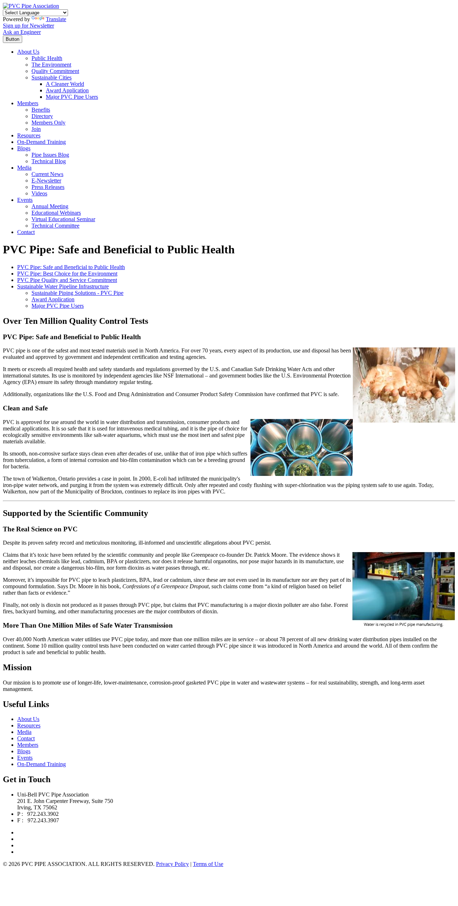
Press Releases (47, 187)
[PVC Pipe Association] (31, 6)
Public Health (46, 58)
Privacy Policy (172, 864)
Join (36, 129)
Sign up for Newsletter (28, 26)
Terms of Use (208, 864)
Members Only (48, 123)
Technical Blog (48, 161)
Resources (28, 135)
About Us (28, 52)
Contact (26, 232)
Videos (39, 193)
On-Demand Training (41, 142)
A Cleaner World (65, 84)
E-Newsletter (46, 180)
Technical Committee (55, 226)
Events (25, 200)
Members (27, 103)
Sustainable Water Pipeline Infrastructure (63, 286)
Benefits (40, 110)
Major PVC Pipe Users (72, 97)
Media (24, 168)
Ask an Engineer (22, 32)
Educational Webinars (56, 213)
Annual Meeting (49, 206)
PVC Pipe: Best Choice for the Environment (67, 274)
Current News (47, 174)
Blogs (23, 148)
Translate (56, 19)
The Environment (51, 65)
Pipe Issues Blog (50, 155)
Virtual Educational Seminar (63, 219)
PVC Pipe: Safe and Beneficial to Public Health (71, 267)
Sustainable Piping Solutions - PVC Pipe (77, 293)
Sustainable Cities (51, 77)
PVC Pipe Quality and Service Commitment (67, 280)
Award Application (67, 90)
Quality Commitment (55, 71)
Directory (42, 116)
